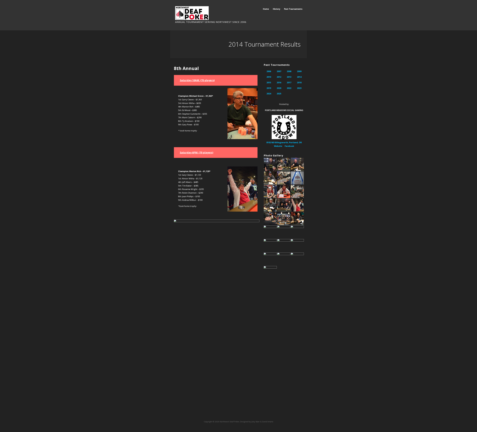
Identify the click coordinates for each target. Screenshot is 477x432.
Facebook (289, 146)
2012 (279, 77)
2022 (289, 88)
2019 (269, 88)
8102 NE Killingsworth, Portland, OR (284, 142)
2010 (269, 77)
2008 (289, 71)
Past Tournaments (293, 9)
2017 (289, 82)
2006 (269, 71)
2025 (279, 93)
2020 (279, 88)
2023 (299, 88)
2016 (279, 82)
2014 (299, 77)
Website (278, 146)
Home (266, 9)
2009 (299, 71)
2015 (269, 82)
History (276, 9)
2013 (289, 77)
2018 (299, 82)
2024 (269, 93)
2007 (279, 71)
